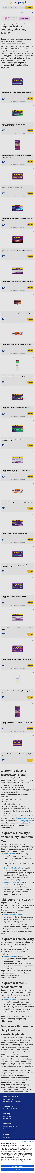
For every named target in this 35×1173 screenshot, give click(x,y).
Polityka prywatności (28, 1142)
